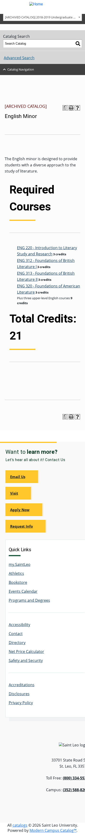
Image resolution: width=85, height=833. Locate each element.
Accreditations (21, 684)
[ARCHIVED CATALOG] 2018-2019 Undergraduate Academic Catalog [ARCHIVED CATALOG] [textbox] (43, 17)
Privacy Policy (21, 702)
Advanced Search (19, 57)
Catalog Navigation (20, 69)
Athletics (16, 573)
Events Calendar (23, 591)
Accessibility (19, 624)
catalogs (20, 825)
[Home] (42, 7)
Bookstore (18, 582)
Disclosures (19, 693)
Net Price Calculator (26, 651)
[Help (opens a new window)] (77, 107)
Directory (17, 642)
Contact (16, 633)
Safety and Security (26, 660)
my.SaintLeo (19, 564)
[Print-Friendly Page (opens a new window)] (71, 107)
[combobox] (42, 17)
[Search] (78, 43)
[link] (22, 476)
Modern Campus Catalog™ (53, 830)
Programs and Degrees (29, 600)
